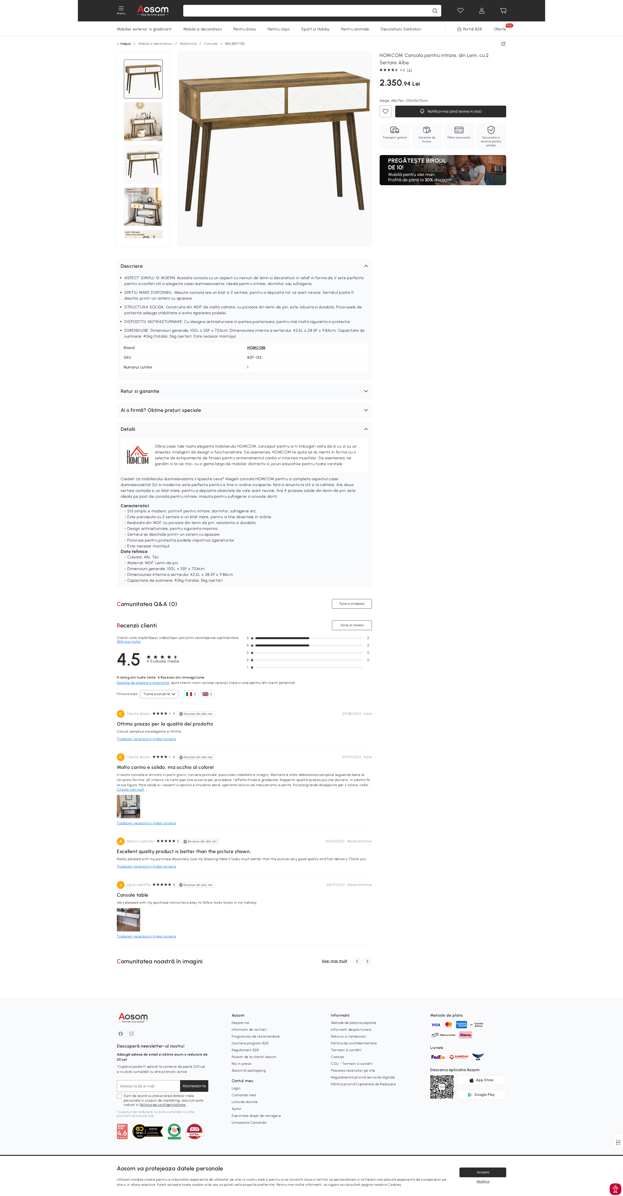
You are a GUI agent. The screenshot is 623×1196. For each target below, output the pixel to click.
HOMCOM (256, 347)
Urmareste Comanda (249, 1123)
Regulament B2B (245, 1050)
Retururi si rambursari (348, 1036)
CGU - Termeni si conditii (352, 1064)
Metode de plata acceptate (353, 1023)
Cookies (337, 1057)
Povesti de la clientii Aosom (254, 1057)
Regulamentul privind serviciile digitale (363, 1077)
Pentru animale (355, 29)
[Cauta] (435, 11)
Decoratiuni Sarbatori (401, 29)
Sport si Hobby (315, 29)
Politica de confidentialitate (163, 1105)
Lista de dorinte (245, 1102)
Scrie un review (352, 625)
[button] (244, 266)
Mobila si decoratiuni (202, 29)
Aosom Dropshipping (249, 1070)
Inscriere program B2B (250, 1043)
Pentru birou (244, 29)
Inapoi (125, 44)
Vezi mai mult (334, 961)
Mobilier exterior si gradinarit (144, 29)
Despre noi (240, 1023)
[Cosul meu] (503, 11)
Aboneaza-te (194, 1086)
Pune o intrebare (351, 604)
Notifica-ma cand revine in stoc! (454, 111)
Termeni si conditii (346, 1050)
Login (236, 1088)
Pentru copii (279, 29)
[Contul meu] (482, 11)
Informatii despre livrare (351, 1030)
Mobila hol (188, 44)
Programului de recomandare (256, 1036)
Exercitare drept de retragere (256, 1116)
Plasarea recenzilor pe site (353, 1070)
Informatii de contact (249, 1030)
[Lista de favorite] (460, 11)
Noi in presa (241, 1064)
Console (211, 44)
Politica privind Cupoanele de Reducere (363, 1084)
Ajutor (237, 1109)
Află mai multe (129, 642)
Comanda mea (244, 1095)
